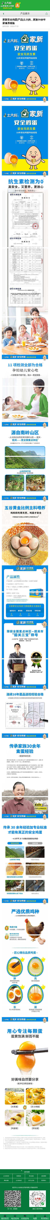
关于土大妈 (31, 1180)
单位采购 (31, 1176)
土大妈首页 (6, 1176)
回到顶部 (25, 1171)
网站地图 (6, 1180)
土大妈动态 (19, 1180)
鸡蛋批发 (18, 1176)
